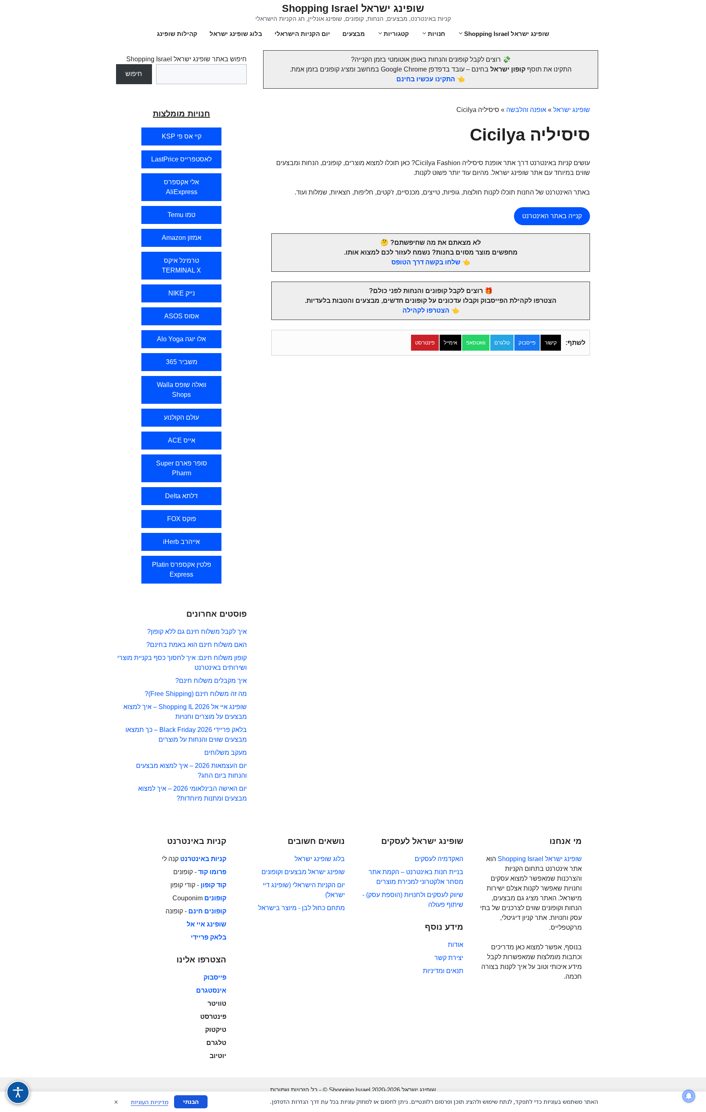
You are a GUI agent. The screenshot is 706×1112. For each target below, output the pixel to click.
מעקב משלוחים (225, 752)
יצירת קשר (448, 957)
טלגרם (501, 343)
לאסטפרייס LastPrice (181, 159)
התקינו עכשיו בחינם (425, 79)
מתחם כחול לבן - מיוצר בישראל (301, 907)
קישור (551, 343)
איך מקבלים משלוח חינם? (211, 680)
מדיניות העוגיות (149, 1102)
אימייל (450, 343)
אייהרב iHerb (181, 541)
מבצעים (353, 33)
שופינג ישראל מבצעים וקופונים (303, 871)
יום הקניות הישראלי (302, 33)
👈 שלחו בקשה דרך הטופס (430, 262)
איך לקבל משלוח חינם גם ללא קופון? (197, 631)
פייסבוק (527, 343)
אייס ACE (181, 440)
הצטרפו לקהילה (425, 310)
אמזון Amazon (181, 237)
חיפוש (133, 73)
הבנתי (191, 1101)
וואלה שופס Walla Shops (181, 389)
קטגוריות (396, 33)
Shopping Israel (520, 858)
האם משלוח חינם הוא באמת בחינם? (196, 644)
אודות (455, 944)
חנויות (436, 33)
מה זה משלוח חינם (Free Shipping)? (196, 693)
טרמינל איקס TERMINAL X (181, 265)
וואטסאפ (475, 343)
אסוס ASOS (181, 316)
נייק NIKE (181, 293)
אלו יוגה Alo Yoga (181, 339)
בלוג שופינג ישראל (236, 33)
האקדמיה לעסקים (439, 858)
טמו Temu (181, 214)
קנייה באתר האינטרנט (552, 216)
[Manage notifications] (688, 1096)
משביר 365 (181, 361)
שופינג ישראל (571, 109)
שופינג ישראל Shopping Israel (353, 8)
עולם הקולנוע (181, 417)
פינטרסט (425, 343)
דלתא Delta (181, 495)
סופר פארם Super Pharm (181, 468)
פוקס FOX (181, 518)
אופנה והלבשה (526, 109)
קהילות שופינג (177, 33)
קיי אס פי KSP (181, 136)
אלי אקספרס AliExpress (181, 187)
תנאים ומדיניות (443, 970)
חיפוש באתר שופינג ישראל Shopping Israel (186, 59)
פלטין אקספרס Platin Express (181, 569)
